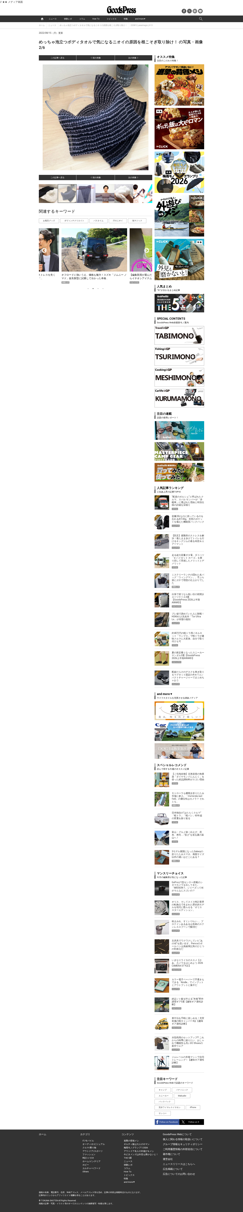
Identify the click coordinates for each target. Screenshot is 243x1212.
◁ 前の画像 (95, 58)
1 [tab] (88, 288)
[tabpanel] (95, 256)
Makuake (182, 1096)
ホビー (85, 1165)
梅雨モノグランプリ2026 (136, 1147)
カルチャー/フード (91, 1168)
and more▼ (140, 19)
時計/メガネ (88, 1158)
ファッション (88, 1154)
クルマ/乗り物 (89, 1147)
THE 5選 (128, 1158)
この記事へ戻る (57, 58)
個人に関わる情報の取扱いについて (182, 1139)
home (42, 19)
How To (95, 19)
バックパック (165, 1101)
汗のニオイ (118, 220)
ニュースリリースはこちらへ (179, 1164)
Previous (42, 249)
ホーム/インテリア (91, 1161)
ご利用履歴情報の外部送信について (182, 1149)
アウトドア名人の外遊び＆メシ (139, 1151)
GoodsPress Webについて (177, 1134)
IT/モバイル (88, 1140)
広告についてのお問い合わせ (179, 1173)
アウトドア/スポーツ (92, 1151)
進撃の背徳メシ (131, 1140)
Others (85, 1171)
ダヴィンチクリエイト (74, 220)
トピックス (112, 19)
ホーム (42, 25)
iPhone (193, 1107)
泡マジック (137, 220)
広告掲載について (173, 1169)
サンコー (163, 1113)
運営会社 (168, 1159)
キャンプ (163, 1090)
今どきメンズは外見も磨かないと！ (141, 1154)
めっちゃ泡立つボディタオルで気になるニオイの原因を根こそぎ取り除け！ (93, 25)
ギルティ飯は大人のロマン (137, 1144)
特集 (126, 19)
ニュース (53, 19)
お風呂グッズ (49, 220)
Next (145, 249)
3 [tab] (98, 288)
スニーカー (164, 1096)
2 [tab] (93, 288)
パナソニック (182, 1090)
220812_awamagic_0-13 (142, 25)
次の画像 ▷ (133, 58)
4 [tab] (103, 288)
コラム (82, 19)
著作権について (171, 1154)
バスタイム (98, 220)
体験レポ (68, 19)
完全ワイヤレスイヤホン (170, 1107)
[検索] (201, 19)
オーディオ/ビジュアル (93, 1144)
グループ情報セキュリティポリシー (182, 1144)
